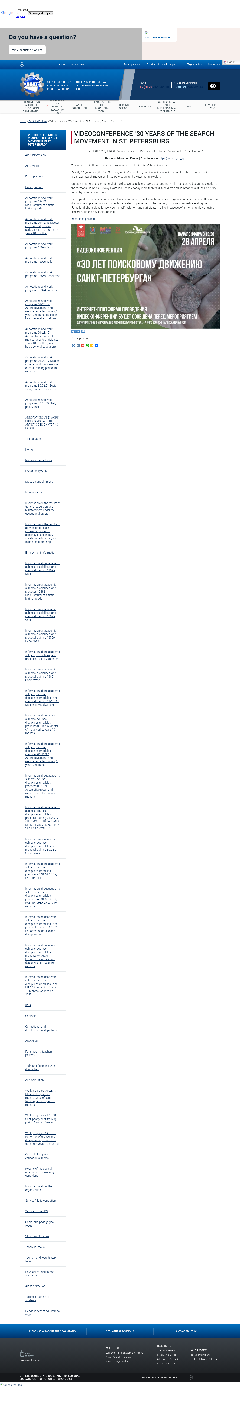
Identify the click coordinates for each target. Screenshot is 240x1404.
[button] (43, 155)
